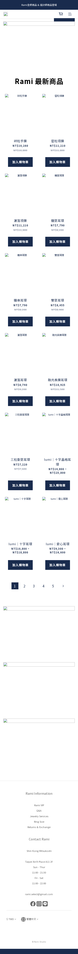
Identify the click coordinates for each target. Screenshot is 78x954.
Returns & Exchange (39, 827)
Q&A (39, 810)
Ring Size (39, 821)
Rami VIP (39, 805)
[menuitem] (14, 585)
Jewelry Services (39, 816)
